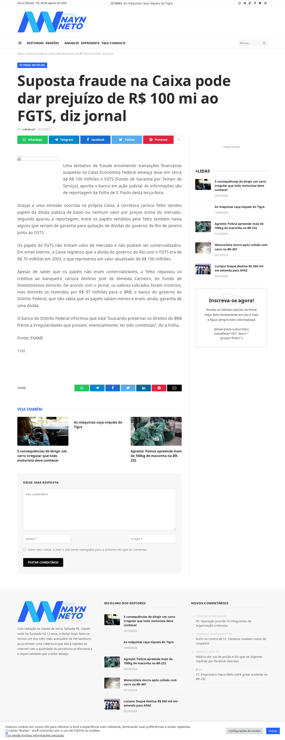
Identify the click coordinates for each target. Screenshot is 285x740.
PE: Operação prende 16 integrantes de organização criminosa (223, 623)
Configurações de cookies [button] (245, 731)
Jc (197, 669)
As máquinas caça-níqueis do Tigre (148, 3)
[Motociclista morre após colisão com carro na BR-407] (203, 247)
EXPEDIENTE (90, 43)
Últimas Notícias (32, 65)
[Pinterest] (6, 210)
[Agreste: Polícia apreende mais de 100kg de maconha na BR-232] (156, 431)
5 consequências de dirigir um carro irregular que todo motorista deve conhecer (42, 456)
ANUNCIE (71, 43)
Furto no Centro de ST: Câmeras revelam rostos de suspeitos (231, 641)
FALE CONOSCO (113, 43)
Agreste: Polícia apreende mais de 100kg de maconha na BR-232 (156, 456)
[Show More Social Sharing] (179, 140)
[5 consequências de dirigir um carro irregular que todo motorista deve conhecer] (42, 431)
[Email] (6, 220)
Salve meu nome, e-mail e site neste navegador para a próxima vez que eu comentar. (87, 550)
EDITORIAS (35, 43)
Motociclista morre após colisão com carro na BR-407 (241, 247)
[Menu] (20, 43)
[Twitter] (6, 191)
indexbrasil (29, 129)
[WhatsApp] (6, 161)
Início (20, 53)
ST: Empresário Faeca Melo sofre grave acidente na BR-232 (231, 676)
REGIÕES (52, 43)
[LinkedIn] (6, 200)
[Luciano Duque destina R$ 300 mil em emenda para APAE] (203, 269)
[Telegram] (6, 171)
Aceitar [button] (273, 731)
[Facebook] (6, 181)
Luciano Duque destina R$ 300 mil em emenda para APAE (239, 268)
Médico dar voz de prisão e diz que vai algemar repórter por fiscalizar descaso (229, 659)
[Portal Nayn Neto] (52, 22)
